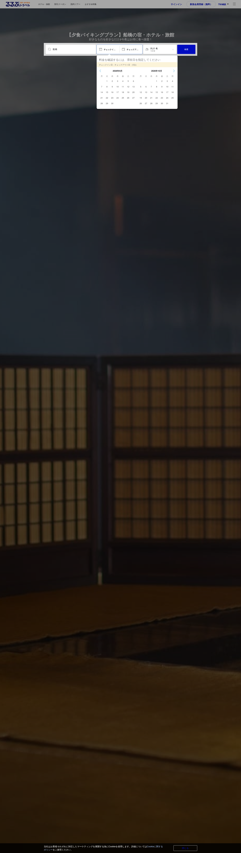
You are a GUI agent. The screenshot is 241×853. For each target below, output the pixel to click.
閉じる (185, 848)
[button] (100, 71)
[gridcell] (107, 81)
